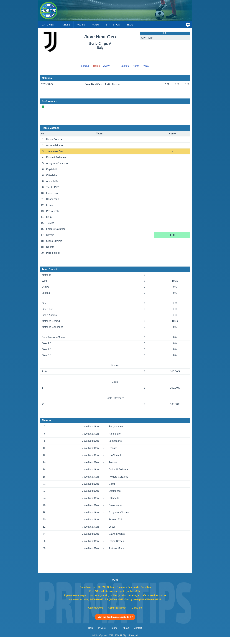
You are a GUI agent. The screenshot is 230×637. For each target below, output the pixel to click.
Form (95, 24)
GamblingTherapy (117, 608)
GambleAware (95, 608)
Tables (65, 24)
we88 (115, 579)
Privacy (102, 628)
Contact (138, 628)
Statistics (112, 24)
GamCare (137, 608)
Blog (129, 24)
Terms (114, 628)
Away (106, 66)
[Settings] (187, 24)
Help (90, 628)
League (85, 66)
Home (136, 66)
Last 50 (125, 66)
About (126, 628)
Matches (47, 24)
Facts (81, 24)
